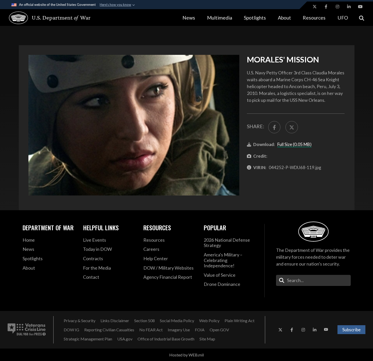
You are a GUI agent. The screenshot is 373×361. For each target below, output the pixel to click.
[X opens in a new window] (314, 6)
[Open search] (361, 17)
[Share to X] (291, 127)
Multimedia (219, 18)
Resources (314, 18)
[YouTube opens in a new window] (360, 6)
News (188, 18)
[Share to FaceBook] (274, 127)
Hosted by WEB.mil (186, 354)
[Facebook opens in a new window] (326, 6)
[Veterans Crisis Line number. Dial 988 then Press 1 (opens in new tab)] (27, 329)
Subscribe (351, 329)
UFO (342, 18)
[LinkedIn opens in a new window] (349, 6)
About (284, 18)
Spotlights (255, 18)
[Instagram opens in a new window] (337, 6)
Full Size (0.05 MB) (294, 144)
